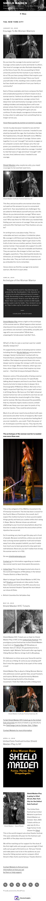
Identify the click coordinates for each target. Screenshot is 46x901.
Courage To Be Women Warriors (19, 31)
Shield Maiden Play (10, 322)
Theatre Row (19, 645)
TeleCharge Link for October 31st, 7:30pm (22, 725)
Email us (10, 582)
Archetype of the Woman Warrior (19, 280)
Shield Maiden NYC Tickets (16, 606)
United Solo (7, 569)
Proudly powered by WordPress (14, 891)
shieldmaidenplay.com (17, 556)
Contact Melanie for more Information (17, 730)
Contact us (7, 561)
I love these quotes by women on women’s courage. (22, 123)
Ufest (38, 830)
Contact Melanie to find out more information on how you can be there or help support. (15, 869)
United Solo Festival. (30, 640)
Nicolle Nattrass (23, 352)
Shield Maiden (15, 3)
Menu (24, 14)
